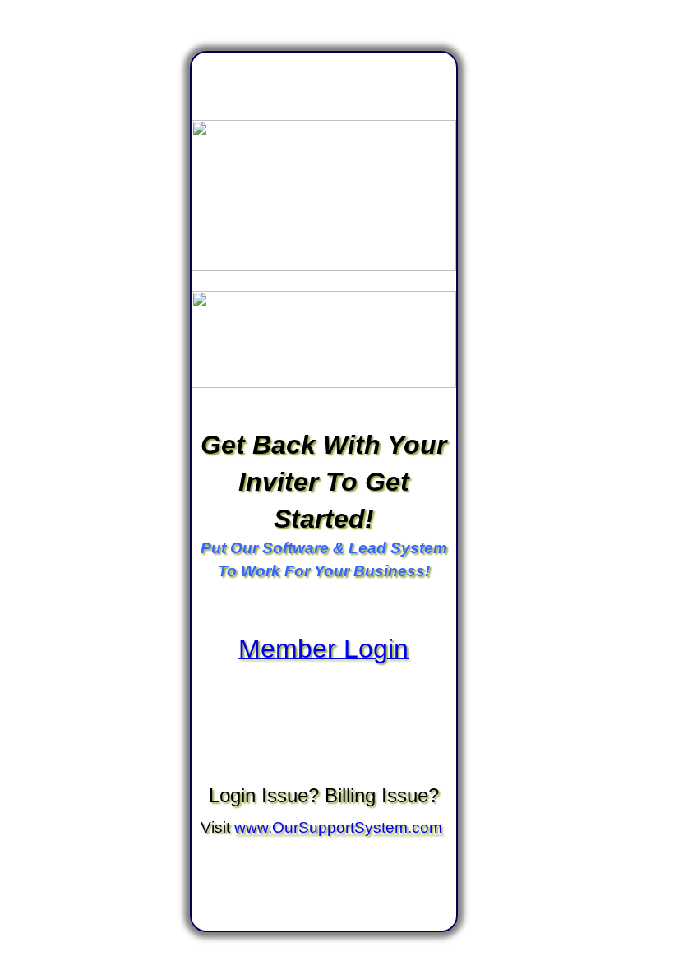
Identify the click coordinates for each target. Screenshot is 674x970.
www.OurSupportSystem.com (338, 827)
